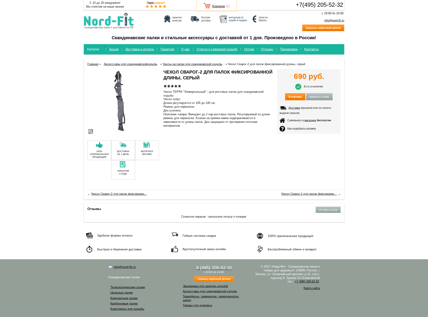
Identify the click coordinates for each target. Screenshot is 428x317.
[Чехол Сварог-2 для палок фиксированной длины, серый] (123, 102)
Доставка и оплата (139, 49)
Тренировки (289, 49)
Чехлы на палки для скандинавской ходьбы (192, 64)
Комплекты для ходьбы (127, 309)
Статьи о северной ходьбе (217, 49)
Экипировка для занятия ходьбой (205, 286)
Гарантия (167, 49)
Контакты (311, 49)
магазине (310, 120)
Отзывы (267, 49)
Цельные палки (121, 292)
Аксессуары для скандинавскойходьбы (130, 64)
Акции (114, 49)
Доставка (294, 107)
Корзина (218, 6)
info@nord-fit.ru (334, 20)
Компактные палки (124, 298)
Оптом (249, 49)
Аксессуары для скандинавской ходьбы (210, 291)
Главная (92, 64)
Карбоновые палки (124, 303)
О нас (185, 49)
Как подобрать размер (301, 128)
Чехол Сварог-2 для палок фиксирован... (119, 194)
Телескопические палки (127, 287)
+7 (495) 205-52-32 (307, 281)
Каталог (93, 49)
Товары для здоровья (197, 305)
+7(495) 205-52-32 (319, 4)
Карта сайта (312, 288)
